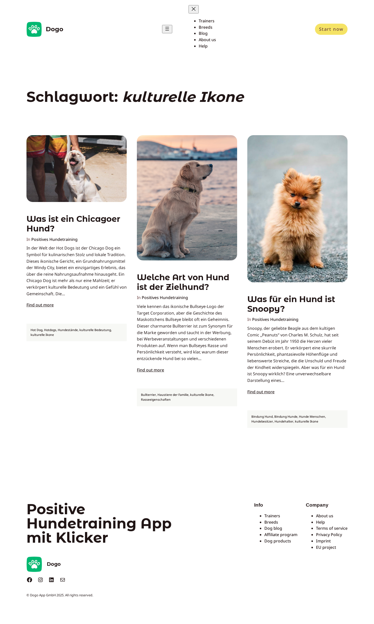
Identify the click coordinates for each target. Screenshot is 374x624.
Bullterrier (148, 395)
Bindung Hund (262, 416)
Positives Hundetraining (54, 239)
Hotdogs (50, 330)
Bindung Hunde (285, 416)
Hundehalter (284, 421)
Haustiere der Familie (173, 395)
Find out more (40, 305)
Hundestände (68, 330)
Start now (331, 29)
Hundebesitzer (262, 421)
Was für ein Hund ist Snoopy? (291, 304)
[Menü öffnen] (167, 29)
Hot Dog (36, 330)
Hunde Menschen (312, 416)
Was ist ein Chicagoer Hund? (73, 223)
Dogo (54, 29)
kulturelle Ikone (42, 335)
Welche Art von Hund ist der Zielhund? (183, 282)
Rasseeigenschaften (156, 399)
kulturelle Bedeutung (95, 330)
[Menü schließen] (194, 9)
